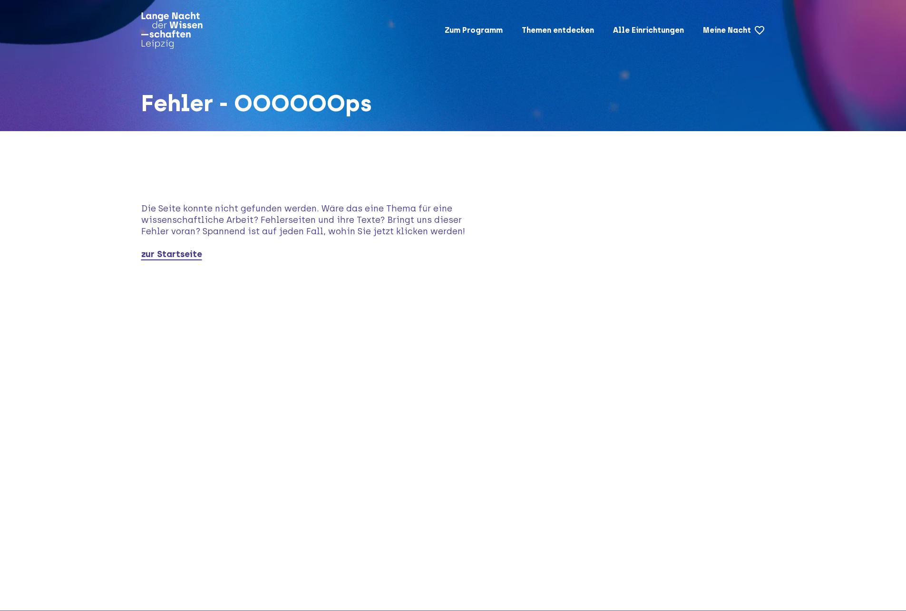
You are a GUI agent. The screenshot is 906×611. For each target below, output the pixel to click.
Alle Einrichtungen (648, 30)
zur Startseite (171, 254)
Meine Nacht (727, 30)
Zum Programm (474, 30)
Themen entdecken (558, 30)
